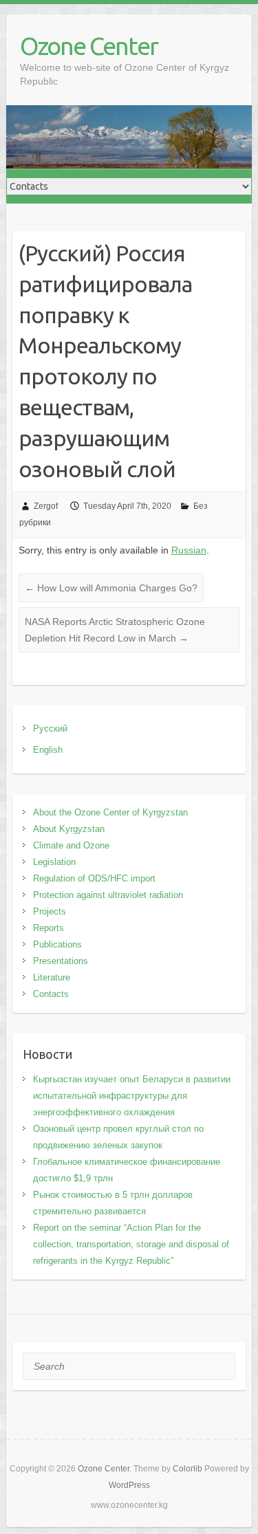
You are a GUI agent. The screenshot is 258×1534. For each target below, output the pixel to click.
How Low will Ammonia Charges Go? (111, 587)
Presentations (60, 961)
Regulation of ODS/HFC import (94, 878)
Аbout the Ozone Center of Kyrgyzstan (110, 812)
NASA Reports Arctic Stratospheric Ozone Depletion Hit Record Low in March (115, 630)
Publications (57, 944)
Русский (50, 728)
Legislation (54, 862)
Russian (188, 550)
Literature (51, 977)
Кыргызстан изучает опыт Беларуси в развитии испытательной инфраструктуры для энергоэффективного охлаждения (131, 1095)
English (48, 750)
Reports (48, 928)
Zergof (46, 506)
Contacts (51, 994)
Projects (49, 911)
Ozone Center (89, 46)
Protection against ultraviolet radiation (108, 895)
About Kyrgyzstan (69, 829)
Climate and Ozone (71, 845)
